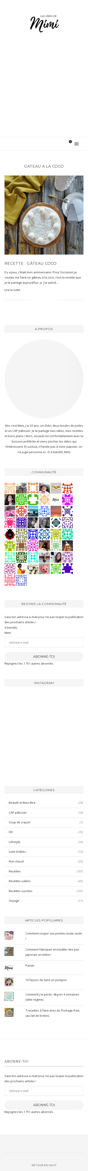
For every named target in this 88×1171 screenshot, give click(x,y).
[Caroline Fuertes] (21, 499)
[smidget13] (44, 534)
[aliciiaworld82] (21, 557)
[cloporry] (33, 488)
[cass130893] (44, 511)
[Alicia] (67, 499)
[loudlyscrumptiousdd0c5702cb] (67, 488)
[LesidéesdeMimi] (56, 499)
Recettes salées (46, 881)
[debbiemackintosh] (67, 522)
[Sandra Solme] (21, 568)
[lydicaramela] (67, 557)
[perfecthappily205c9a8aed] (10, 557)
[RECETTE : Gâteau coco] (44, 215)
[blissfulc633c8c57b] (10, 568)
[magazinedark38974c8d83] (67, 534)
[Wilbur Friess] (21, 545)
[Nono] (56, 557)
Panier (30, 965)
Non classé (46, 861)
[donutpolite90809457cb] (10, 545)
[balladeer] (33, 568)
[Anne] (56, 568)
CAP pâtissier (46, 812)
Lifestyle (46, 842)
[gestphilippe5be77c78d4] (21, 534)
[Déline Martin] (33, 534)
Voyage (46, 901)
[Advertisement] (44, 91)
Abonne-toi (44, 657)
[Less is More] (10, 534)
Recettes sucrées (46, 891)
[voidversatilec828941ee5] (21, 580)
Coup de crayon (46, 822)
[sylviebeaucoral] (33, 557)
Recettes (46, 871)
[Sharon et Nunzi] (67, 545)
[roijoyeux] (44, 545)
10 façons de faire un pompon (46, 980)
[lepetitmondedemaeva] (10, 499)
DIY (46, 832)
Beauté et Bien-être (46, 803)
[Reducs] (56, 545)
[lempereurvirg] (21, 522)
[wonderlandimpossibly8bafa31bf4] (44, 499)
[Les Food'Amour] (10, 511)
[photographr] (33, 511)
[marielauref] (21, 488)
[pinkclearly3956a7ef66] (67, 511)
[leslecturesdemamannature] (56, 488)
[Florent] (33, 522)
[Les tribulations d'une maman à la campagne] (56, 511)
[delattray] (44, 488)
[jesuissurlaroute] (44, 557)
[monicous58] (21, 511)
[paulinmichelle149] (33, 545)
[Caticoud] (44, 568)
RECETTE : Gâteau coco (31, 263)
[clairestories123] (44, 522)
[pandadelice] (67, 568)
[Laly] (10, 522)
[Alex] (33, 499)
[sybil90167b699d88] (56, 534)
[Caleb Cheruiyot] (10, 488)
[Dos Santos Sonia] (56, 522)
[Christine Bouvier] (10, 580)
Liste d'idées (46, 852)
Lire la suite (12, 290)
